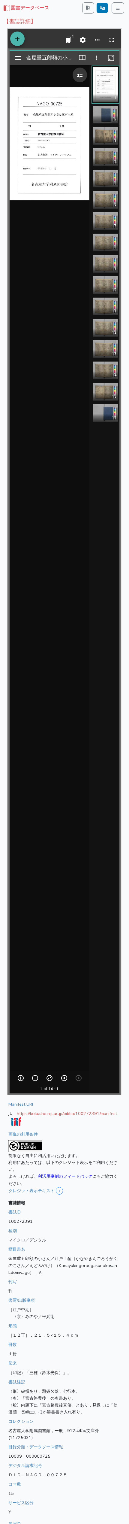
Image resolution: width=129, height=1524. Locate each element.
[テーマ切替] (88, 8)
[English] (102, 8)
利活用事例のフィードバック (65, 1176)
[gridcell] (25, 8)
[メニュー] (118, 8)
